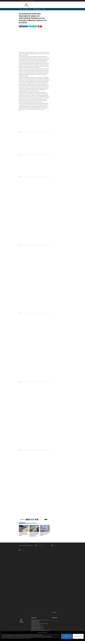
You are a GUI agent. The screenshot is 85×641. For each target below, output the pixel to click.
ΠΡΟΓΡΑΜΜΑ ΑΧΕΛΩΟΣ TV (37, 9)
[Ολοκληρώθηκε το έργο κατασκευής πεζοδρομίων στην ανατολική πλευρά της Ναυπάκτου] (24, 528)
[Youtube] (65, 0)
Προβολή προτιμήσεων (78, 636)
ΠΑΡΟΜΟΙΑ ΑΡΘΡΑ (22, 523)
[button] (65, 9)
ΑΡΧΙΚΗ (20, 9)
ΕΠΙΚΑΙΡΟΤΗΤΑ (21, 531)
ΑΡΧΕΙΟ (43, 9)
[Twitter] (64, 0)
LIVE (30, 9)
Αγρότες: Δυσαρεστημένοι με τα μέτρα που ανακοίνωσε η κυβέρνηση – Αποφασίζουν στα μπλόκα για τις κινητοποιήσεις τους (34, 534)
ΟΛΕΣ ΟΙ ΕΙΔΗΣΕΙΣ (25, 9)
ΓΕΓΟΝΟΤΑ (31, 531)
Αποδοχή (66, 636)
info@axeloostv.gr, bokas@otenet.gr (28, 545)
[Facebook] (62, 0)
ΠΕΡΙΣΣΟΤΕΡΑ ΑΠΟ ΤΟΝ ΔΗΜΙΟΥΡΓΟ (31, 523)
